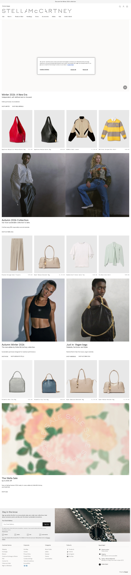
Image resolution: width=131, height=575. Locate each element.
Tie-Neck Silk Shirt (72, 274)
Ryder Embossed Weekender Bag (43, 399)
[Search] (120, 6)
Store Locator (105, 549)
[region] (66, 65)
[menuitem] (9, 17)
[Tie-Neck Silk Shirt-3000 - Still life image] (81, 254)
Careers (26, 551)
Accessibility (27, 563)
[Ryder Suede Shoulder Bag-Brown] (114, 379)
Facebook (71, 549)
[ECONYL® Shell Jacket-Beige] (49, 129)
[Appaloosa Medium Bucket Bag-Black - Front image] (17, 129)
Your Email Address (7, 520)
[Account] (123, 6)
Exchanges (4, 551)
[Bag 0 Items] (127, 6)
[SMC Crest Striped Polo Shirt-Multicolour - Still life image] (81, 129)
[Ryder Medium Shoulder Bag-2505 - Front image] (17, 254)
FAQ (3, 558)
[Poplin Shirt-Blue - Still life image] (114, 254)
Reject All (85, 69)
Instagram (71, 554)
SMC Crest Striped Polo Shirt (75, 149)
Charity (47, 556)
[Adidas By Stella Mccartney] (33, 310)
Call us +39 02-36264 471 (108, 558)
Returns (4, 554)
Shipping (4, 549)
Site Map (26, 549)
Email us (104, 554)
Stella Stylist (105, 564)
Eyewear (47, 554)
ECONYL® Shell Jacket (40, 149)
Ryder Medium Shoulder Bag (9, 274)
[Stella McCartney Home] (36, 11)
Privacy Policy (27, 554)
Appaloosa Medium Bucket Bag (10, 149)
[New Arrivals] (97, 310)
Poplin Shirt (102, 274)
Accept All (73, 69)
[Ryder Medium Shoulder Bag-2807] (81, 379)
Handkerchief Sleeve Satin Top (43, 274)
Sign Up (46, 524)
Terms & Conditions (29, 561)
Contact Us (5, 561)
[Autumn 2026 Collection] (34, 185)
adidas (18, 534)
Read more (5, 531)
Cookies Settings (28, 558)
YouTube (71, 556)
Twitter (71, 551)
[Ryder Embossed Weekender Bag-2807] (49, 379)
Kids (30, 534)
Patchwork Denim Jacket (105, 149)
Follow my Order (6, 563)
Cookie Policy (27, 556)
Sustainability (45, 534)
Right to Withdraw (7, 565)
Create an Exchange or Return (10, 556)
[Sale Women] (65, 439)
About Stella (48, 549)
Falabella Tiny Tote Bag (9, 399)
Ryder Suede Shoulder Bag (106, 399)
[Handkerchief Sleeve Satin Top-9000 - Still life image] (49, 254)
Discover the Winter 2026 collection (65, 1)
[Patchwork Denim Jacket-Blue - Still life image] (114, 129)
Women (6, 534)
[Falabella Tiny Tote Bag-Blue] (17, 379)
